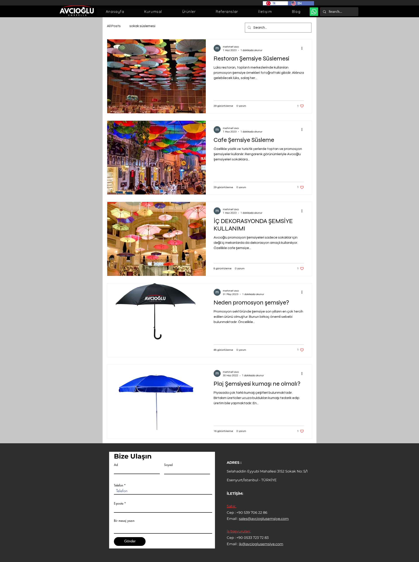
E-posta (118, 503)
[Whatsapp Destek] (314, 11)
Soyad (168, 464)
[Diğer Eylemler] (303, 48)
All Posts (114, 26)
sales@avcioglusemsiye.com (264, 519)
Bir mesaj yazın (124, 520)
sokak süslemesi (142, 26)
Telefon (118, 485)
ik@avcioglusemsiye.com (261, 544)
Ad (116, 464)
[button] (153, 11)
